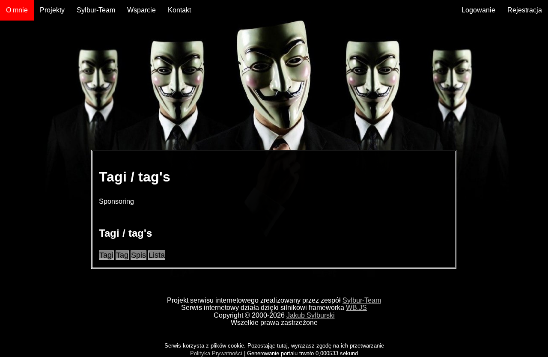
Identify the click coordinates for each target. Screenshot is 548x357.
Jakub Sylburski (310, 315)
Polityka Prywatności (216, 353)
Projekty (52, 10)
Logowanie (478, 10)
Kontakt (179, 10)
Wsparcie (141, 10)
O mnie (17, 10)
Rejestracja (524, 10)
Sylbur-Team (96, 10)
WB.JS (356, 307)
